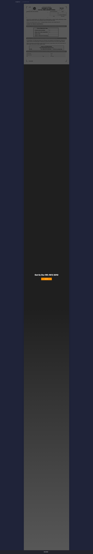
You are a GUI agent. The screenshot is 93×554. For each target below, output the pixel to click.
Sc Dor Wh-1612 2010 (26, 1)
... (21, 1)
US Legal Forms (18, 1)
